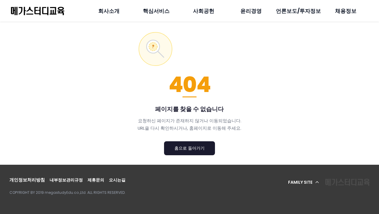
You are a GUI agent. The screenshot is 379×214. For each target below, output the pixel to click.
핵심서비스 (156, 11)
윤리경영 (251, 11)
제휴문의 (96, 180)
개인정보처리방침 (27, 180)
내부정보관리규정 (66, 180)
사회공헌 (203, 11)
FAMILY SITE (300, 182)
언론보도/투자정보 (298, 11)
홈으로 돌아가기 (189, 148)
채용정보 (345, 11)
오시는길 (117, 180)
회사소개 (109, 11)
